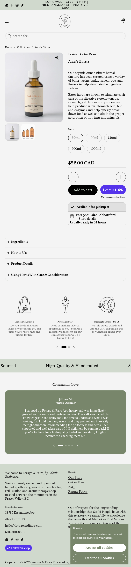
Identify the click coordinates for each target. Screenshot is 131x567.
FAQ (71, 487)
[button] (122, 21)
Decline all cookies (99, 558)
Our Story (75, 477)
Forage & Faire (41, 562)
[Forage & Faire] (64, 21)
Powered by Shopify (67, 562)
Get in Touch (77, 482)
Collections (23, 47)
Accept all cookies (99, 548)
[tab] (86, 219)
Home (8, 47)
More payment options (113, 197)
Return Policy (78, 491)
